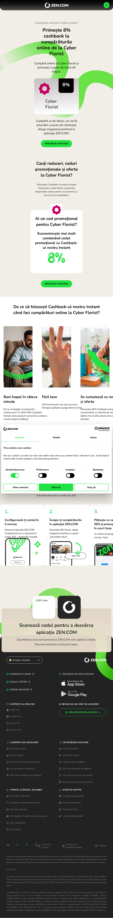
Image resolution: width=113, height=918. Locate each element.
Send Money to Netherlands (74, 859)
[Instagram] (36, 845)
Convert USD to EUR (47, 876)
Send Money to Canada (52, 859)
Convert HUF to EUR (26, 882)
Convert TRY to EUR (63, 882)
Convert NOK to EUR (73, 879)
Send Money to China (33, 859)
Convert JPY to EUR (55, 879)
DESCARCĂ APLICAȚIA (56, 143)
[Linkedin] (8, 845)
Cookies (103, 845)
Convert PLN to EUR (29, 876)
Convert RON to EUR (81, 882)
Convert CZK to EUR (44, 882)
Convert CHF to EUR (84, 876)
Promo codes (11, 869)
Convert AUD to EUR (38, 879)
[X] (17, 845)
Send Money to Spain (76, 862)
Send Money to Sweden (15, 862)
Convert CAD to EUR (19, 879)
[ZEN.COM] (93, 660)
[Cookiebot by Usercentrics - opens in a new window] (97, 429)
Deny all (91, 487)
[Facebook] (27, 845)
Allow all (55, 487)
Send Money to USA (35, 856)
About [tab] (93, 437)
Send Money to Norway (96, 859)
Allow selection (20, 487)
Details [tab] (56, 437)
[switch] (42, 475)
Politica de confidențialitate (74, 846)
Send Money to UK (52, 856)
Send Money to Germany (91, 856)
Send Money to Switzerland (37, 862)
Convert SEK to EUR (91, 879)
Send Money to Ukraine (71, 856)
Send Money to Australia (95, 862)
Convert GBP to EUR (66, 876)
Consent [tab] (19, 437)
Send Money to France (58, 862)
